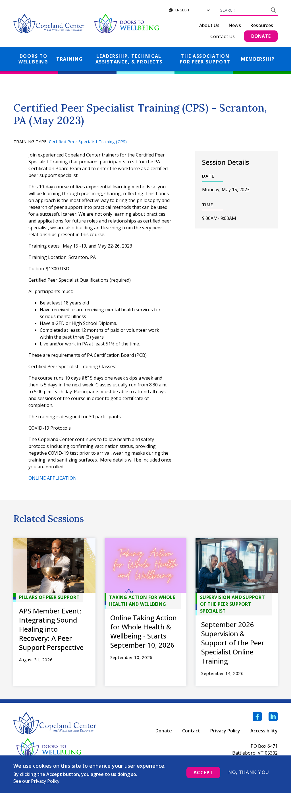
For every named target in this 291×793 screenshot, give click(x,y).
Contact (191, 731)
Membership (258, 59)
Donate (163, 731)
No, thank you (248, 772)
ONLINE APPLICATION (52, 478)
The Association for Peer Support (205, 59)
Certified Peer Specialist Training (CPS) (88, 141)
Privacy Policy (225, 731)
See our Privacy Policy (36, 781)
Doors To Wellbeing (33, 59)
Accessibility (264, 731)
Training (69, 59)
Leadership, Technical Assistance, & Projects (129, 59)
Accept (203, 772)
